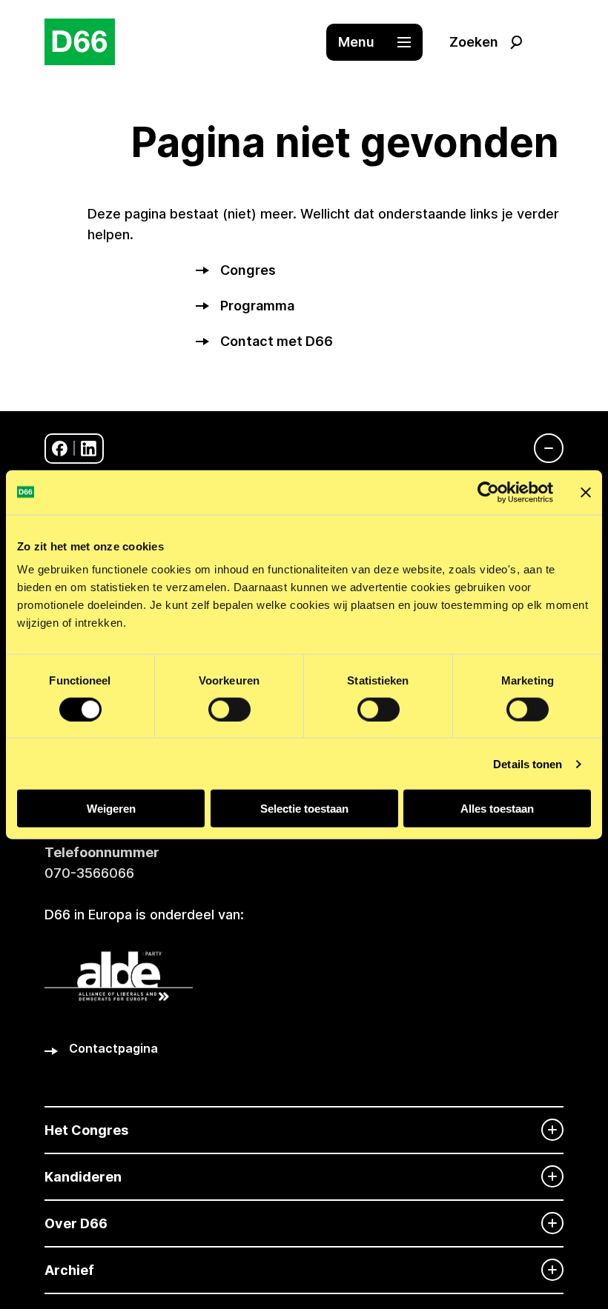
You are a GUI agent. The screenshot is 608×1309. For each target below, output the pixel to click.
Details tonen (527, 763)
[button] (381, 42)
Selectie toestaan (304, 808)
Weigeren (111, 808)
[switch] (229, 709)
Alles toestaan (497, 808)
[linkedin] (88, 448)
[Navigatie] (541, 448)
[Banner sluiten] (586, 492)
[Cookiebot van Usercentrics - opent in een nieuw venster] (488, 492)
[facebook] (59, 448)
